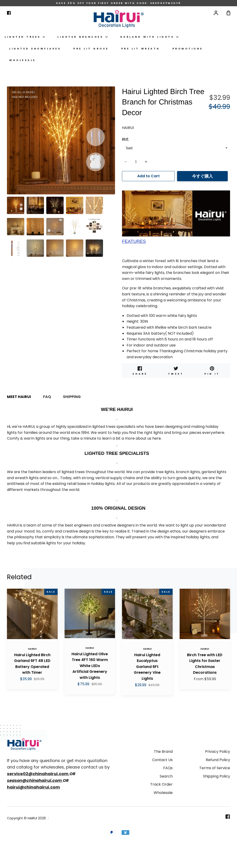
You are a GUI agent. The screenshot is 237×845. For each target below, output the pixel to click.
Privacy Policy (217, 751)
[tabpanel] (61, 140)
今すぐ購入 (202, 176)
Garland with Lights (148, 37)
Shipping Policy (216, 776)
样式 (125, 139)
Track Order (161, 784)
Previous (8, 166)
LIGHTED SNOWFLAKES (35, 48)
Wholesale (22, 60)
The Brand (163, 751)
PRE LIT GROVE (91, 48)
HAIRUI (128, 127)
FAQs (168, 768)
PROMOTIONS (187, 48)
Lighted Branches (81, 37)
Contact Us (162, 759)
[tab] (15, 205)
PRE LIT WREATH (140, 48)
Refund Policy (218, 759)
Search (166, 776)
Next (113, 166)
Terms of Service (214, 768)
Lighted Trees (24, 37)
